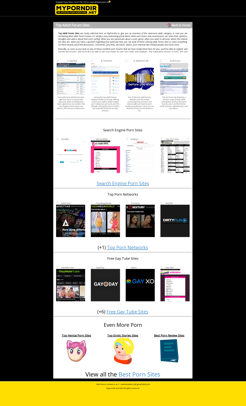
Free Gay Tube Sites (127, 312)
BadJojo (134, 139)
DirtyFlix (169, 203)
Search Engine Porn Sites (123, 183)
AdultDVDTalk (142, 60)
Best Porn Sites (139, 374)
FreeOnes (107, 60)
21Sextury (135, 203)
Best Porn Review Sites (169, 335)
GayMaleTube (67, 267)
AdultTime (65, 203)
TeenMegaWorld (103, 203)
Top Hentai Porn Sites (76, 335)
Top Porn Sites (172, 139)
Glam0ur (73, 60)
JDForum (176, 60)
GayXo (134, 267)
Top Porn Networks (127, 247)
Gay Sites (169, 267)
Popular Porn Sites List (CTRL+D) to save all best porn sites (83, 2)
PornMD (65, 139)
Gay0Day (100, 267)
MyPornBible (102, 139)
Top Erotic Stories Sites (122, 335)
